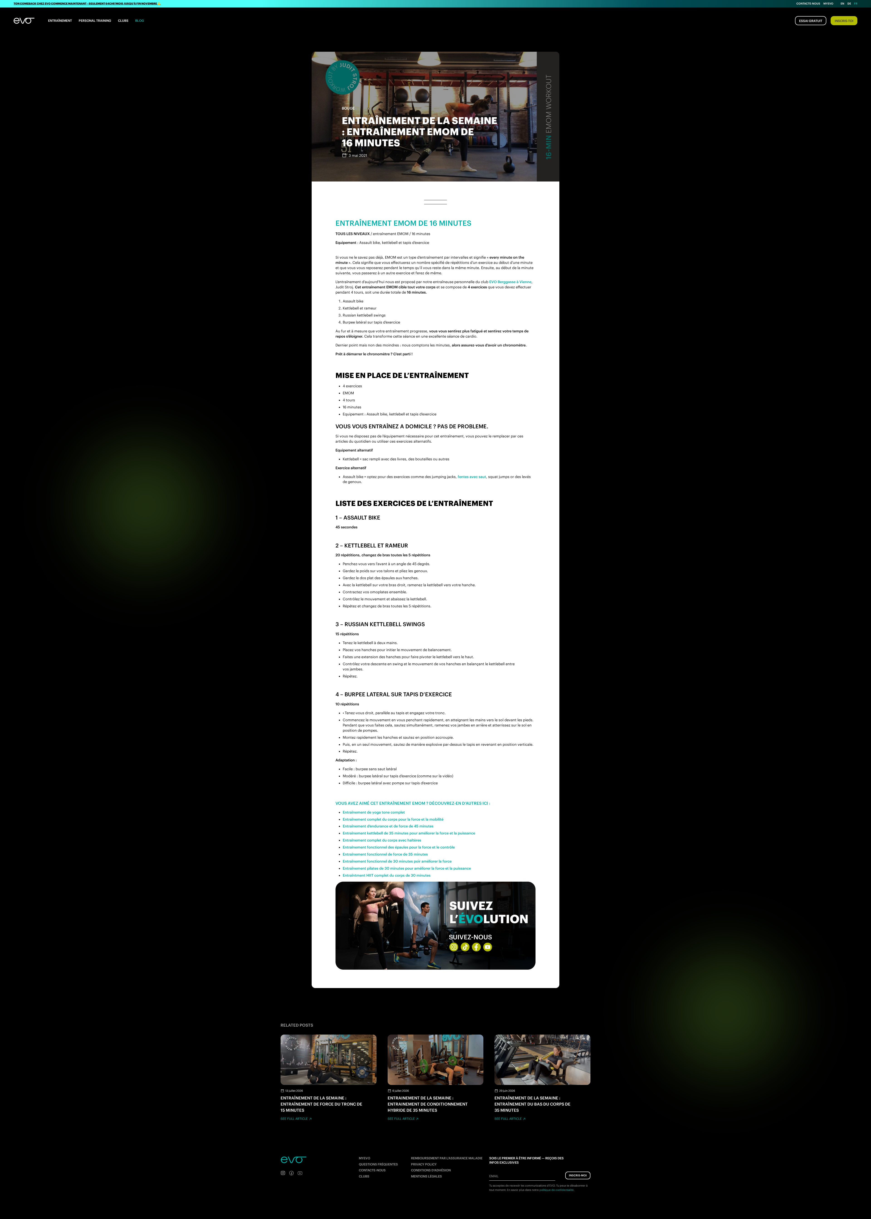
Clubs (123, 21)
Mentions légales (426, 1176)
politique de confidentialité (556, 1189)
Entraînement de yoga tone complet (374, 812)
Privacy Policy (424, 1164)
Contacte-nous (808, 3)
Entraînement (60, 21)
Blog (139, 21)
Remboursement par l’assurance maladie (446, 1158)
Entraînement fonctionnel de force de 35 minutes (385, 854)
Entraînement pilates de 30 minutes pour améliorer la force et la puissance (407, 868)
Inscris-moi (578, 1175)
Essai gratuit (810, 21)
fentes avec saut (472, 476)
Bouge (348, 108)
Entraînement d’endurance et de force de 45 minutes (388, 826)
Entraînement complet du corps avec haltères (382, 840)
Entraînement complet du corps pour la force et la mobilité (393, 819)
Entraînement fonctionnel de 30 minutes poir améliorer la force (397, 861)
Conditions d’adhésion (431, 1170)
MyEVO (364, 1158)
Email (493, 1175)
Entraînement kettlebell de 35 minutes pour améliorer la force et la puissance (409, 833)
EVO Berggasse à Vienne (510, 282)
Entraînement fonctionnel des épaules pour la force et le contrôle (399, 847)
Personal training (95, 21)
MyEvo (828, 3)
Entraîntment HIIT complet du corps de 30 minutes (387, 875)
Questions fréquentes (378, 1164)
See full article (294, 1119)
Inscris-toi (844, 21)
